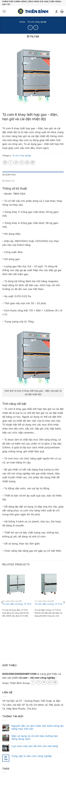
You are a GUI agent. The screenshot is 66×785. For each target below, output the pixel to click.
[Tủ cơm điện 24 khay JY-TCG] (16, 584)
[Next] (63, 608)
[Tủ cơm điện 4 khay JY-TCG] (49, 584)
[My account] (56, 11)
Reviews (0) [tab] (8, 181)
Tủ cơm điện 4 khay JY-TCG (48, 604)
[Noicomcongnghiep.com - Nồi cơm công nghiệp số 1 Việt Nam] (33, 11)
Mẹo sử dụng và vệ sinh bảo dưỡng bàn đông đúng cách (35, 737)
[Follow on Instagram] (38, 682)
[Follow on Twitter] (44, 682)
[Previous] (2, 608)
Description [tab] (9, 175)
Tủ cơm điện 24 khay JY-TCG (16, 604)
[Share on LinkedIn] (32, 162)
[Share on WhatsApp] (5, 162)
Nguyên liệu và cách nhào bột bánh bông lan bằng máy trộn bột (38, 727)
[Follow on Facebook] (33, 682)
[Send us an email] (49, 682)
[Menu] (4, 11)
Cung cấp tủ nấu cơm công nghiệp (32, 756)
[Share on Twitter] (16, 162)
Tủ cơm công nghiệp (37, 22)
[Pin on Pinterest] (27, 162)
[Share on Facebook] (10, 162)
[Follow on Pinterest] (55, 682)
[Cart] (62, 11)
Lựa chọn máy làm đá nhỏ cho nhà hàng (35, 746)
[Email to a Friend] (21, 162)
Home (22, 22)
